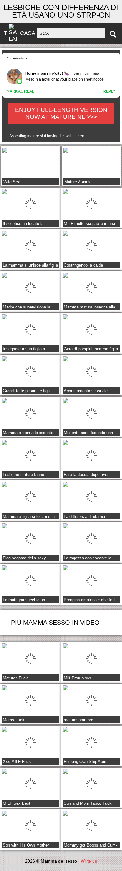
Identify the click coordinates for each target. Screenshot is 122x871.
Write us (89, 860)
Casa (27, 33)
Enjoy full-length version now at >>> (61, 113)
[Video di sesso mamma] (113, 34)
